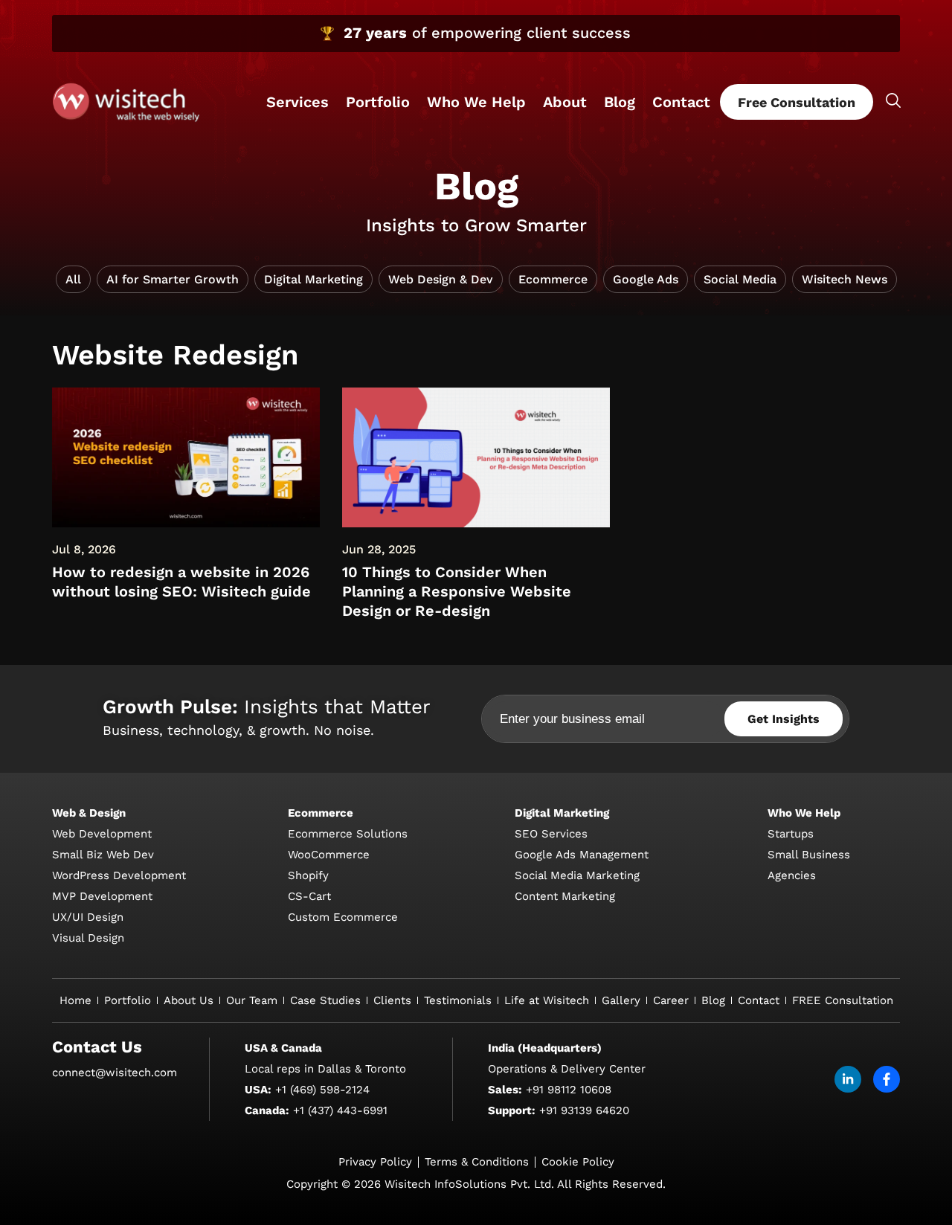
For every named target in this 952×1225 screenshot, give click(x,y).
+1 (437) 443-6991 (340, 1110)
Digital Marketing (313, 279)
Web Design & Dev (440, 279)
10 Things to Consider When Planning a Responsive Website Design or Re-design (456, 591)
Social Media (740, 279)
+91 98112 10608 (568, 1089)
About (565, 102)
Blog (619, 102)
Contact (681, 102)
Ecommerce (553, 279)
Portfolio (378, 102)
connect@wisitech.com (114, 1072)
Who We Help (476, 102)
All (73, 279)
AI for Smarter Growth (172, 279)
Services (297, 102)
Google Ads (645, 279)
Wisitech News (844, 279)
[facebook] (886, 1079)
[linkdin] (847, 1079)
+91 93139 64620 (584, 1110)
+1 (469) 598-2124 (322, 1089)
